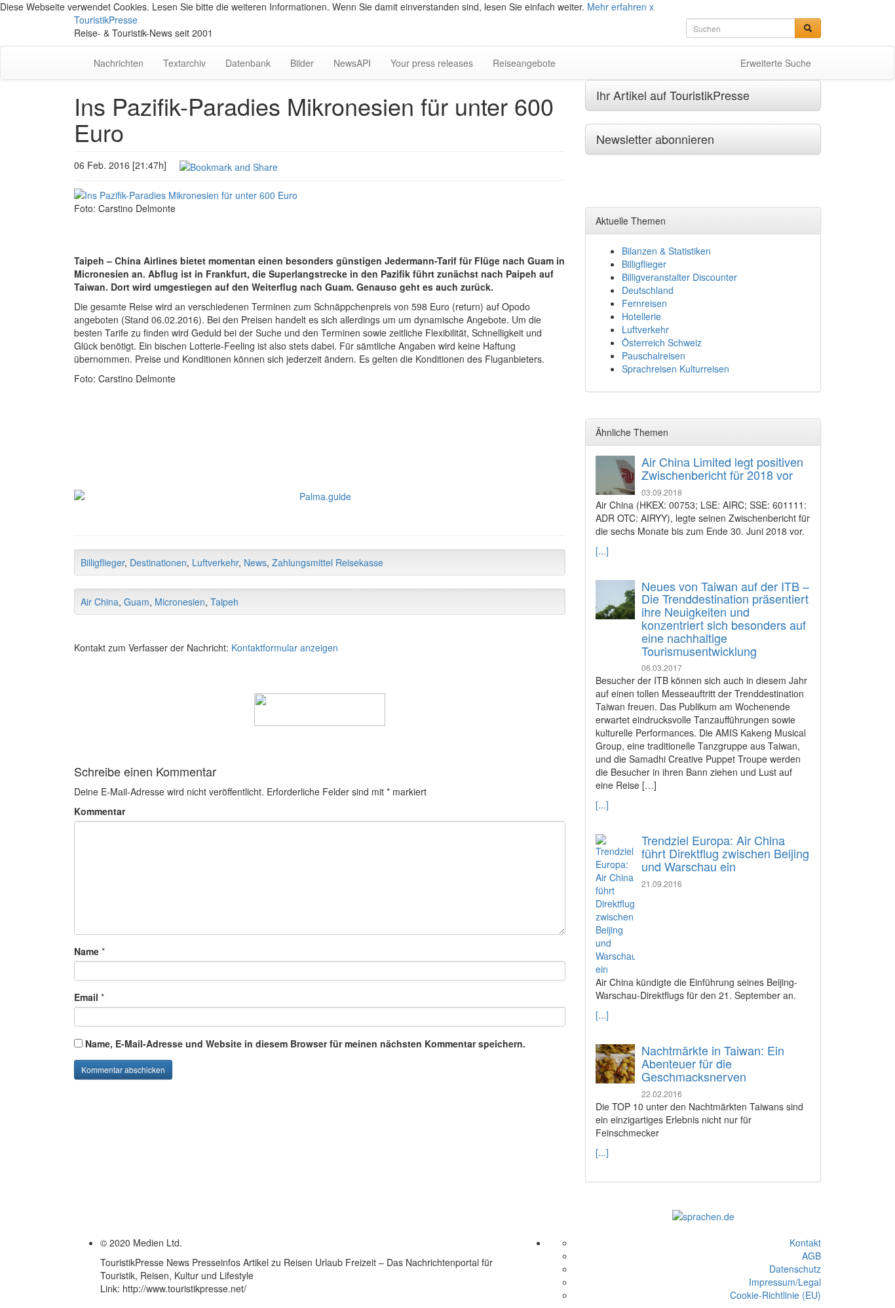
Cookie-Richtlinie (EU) (775, 1294)
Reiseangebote (524, 62)
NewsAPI (352, 62)
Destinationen (158, 562)
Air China (100, 601)
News (255, 562)
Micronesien (180, 601)
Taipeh (224, 601)
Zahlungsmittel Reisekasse (327, 562)
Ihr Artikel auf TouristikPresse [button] (673, 94)
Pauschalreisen (653, 355)
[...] (602, 550)
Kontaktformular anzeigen (284, 647)
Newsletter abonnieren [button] (655, 138)
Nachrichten (118, 62)
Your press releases (431, 62)
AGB (811, 1255)
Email (86, 997)
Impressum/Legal (785, 1281)
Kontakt (805, 1242)
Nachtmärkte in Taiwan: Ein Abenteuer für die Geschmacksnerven (712, 1063)
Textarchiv (184, 62)
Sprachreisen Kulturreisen (675, 368)
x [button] (651, 6)
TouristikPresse (106, 19)
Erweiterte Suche (775, 62)
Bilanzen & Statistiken (666, 250)
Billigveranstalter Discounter (679, 276)
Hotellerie (641, 316)
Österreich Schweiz (662, 342)
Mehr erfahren (617, 6)
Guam (136, 601)
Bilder (302, 62)
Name (86, 951)
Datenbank (248, 62)
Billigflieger (102, 562)
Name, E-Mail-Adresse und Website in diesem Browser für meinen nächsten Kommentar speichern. (305, 1043)
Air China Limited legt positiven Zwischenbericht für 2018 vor (722, 468)
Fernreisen (644, 303)
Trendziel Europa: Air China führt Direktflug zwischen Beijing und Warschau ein (725, 853)
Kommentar (99, 811)
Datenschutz (795, 1268)
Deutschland (648, 290)
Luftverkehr (215, 562)
